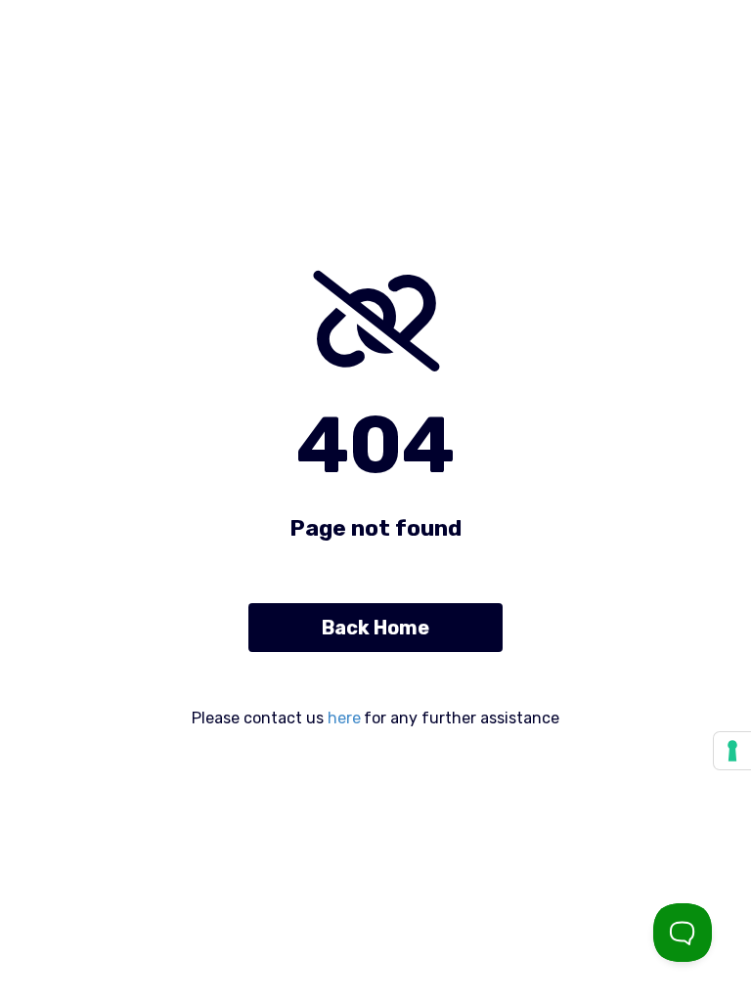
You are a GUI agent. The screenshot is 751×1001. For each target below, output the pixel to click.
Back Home (375, 627)
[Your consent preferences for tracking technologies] (732, 750)
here (344, 718)
